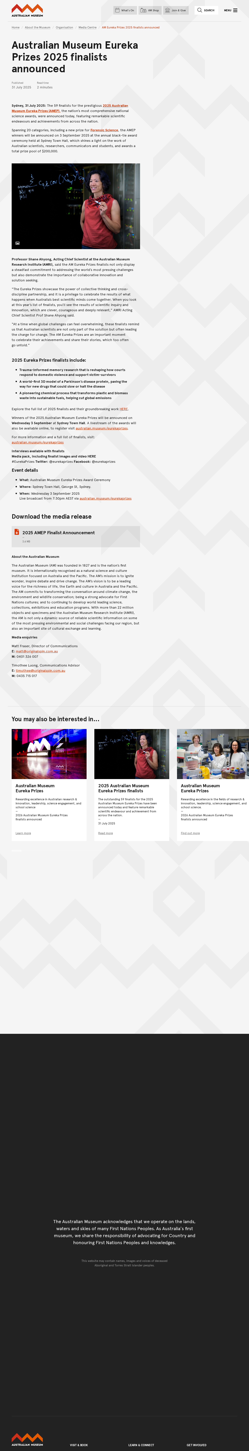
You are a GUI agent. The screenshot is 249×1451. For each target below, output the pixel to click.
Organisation (64, 27)
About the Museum (37, 27)
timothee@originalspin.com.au (40, 670)
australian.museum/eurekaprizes (101, 428)
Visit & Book (79, 1445)
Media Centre (87, 27)
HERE (124, 408)
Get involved (196, 1445)
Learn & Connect (141, 1445)
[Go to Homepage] (37, 1439)
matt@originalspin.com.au (37, 651)
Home (15, 27)
